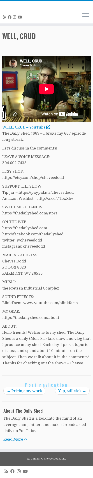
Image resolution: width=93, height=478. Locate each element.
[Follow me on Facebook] (10, 17)
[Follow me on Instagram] (15, 17)
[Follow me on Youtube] (20, 17)
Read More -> (15, 439)
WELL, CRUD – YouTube (24, 127)
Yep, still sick (72, 390)
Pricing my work (24, 390)
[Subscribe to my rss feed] (5, 17)
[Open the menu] (85, 15)
